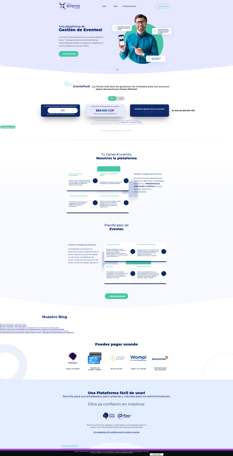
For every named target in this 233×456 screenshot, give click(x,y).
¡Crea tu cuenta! (149, 112)
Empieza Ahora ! (69, 54)
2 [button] (117, 69)
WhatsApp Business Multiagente (79, 448)
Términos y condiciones (70, 446)
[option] (116, 41)
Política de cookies (127, 451)
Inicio (104, 6)
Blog (115, 6)
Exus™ (64, 448)
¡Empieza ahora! (7, 127)
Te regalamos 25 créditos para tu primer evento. (116, 432)
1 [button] (114, 69)
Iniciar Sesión (163, 6)
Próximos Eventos (129, 6)
